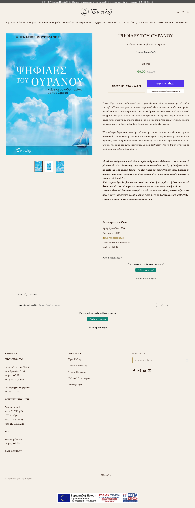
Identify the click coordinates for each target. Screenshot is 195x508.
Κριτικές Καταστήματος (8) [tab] (49, 305)
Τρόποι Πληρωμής (77, 371)
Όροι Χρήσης (74, 359)
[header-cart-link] (186, 11)
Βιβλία (9, 22)
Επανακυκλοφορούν (49, 22)
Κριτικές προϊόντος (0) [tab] (27, 305)
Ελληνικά (105, 475)
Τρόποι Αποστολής (77, 365)
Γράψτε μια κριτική (146, 270)
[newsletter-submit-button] (187, 361)
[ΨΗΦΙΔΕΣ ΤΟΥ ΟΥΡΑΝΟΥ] (38, 166)
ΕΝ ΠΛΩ (146, 64)
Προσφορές (82, 22)
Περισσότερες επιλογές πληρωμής (165, 91)
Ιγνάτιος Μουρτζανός (146, 52)
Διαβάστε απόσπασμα (113, 237)
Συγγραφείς (99, 22)
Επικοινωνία (182, 22)
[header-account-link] (181, 11)
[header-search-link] (177, 11)
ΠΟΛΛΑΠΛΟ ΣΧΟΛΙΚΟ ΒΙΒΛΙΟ (156, 22)
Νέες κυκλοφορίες (26, 22)
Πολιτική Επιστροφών (79, 378)
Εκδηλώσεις (130, 22)
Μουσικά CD (114, 22)
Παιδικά (67, 22)
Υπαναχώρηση (75, 384)
